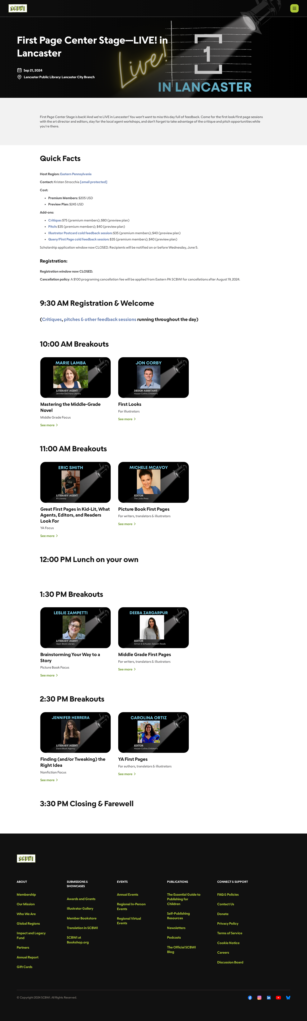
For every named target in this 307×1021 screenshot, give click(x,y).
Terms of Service (229, 933)
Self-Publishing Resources (178, 915)
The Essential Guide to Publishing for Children (183, 899)
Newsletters (176, 928)
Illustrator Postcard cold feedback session (80, 233)
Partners (23, 947)
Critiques (52, 319)
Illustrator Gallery (80, 908)
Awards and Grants (81, 899)
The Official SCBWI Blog (181, 949)
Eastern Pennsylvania (75, 174)
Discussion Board (230, 962)
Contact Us (225, 904)
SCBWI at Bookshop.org (78, 939)
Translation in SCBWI (82, 928)
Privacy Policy (227, 923)
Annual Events (127, 894)
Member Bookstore (81, 918)
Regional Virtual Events (129, 920)
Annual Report (27, 957)
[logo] (17, 8)
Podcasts (174, 937)
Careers (223, 952)
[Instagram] (259, 998)
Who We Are (26, 914)
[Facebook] (250, 998)
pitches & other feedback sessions (100, 319)
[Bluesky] (288, 998)
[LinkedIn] (269, 998)
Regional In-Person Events (131, 906)
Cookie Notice (228, 943)
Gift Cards (24, 967)
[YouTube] (278, 997)
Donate (222, 914)
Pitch (52, 226)
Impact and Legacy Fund (31, 935)
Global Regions (28, 923)
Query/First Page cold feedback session (78, 239)
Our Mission (26, 904)
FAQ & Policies (228, 894)
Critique (54, 220)
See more (47, 425)
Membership (26, 894)
